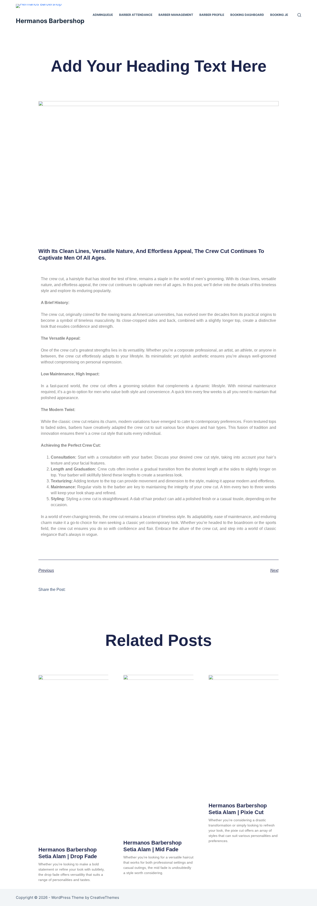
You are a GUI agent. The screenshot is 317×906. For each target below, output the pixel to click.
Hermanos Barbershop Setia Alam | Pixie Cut (238, 808)
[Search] (299, 15)
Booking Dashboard (247, 15)
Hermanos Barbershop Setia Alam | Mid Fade (152, 846)
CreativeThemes (104, 897)
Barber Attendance (135, 15)
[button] (76, 589)
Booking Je (279, 15)
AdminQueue (103, 15)
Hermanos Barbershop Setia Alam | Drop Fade (67, 853)
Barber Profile (211, 15)
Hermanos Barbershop (50, 21)
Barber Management (175, 15)
